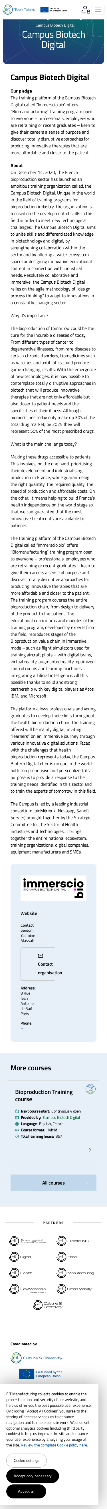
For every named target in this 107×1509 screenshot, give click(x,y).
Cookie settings (26, 1460)
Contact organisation (46, 968)
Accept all (26, 1491)
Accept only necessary (33, 1476)
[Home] (19, 10)
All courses (53, 1183)
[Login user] (86, 10)
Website (27, 913)
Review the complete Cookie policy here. (54, 1445)
